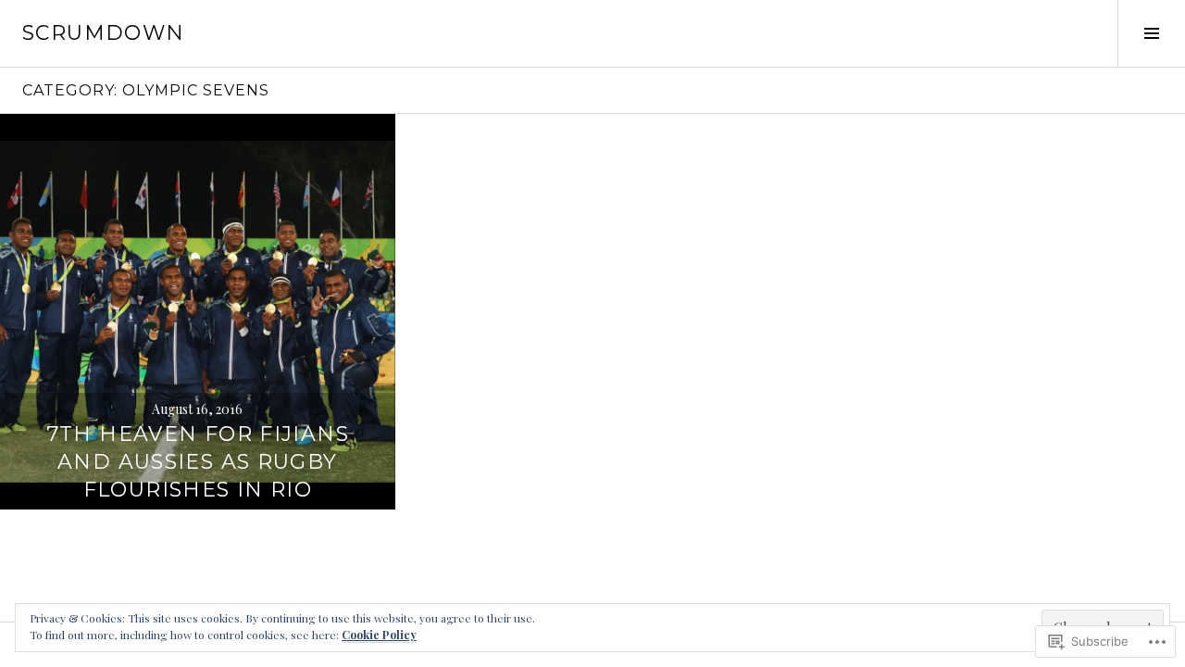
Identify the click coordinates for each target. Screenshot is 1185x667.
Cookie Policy (379, 634)
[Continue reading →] (197, 312)
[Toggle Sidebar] (1151, 33)
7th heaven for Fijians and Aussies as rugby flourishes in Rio (197, 462)
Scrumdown (103, 32)
